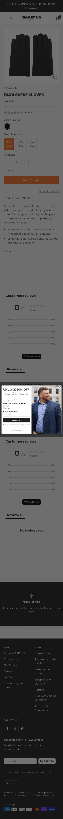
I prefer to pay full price (16, 430)
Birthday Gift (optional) (11, 411)
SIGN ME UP (16, 420)
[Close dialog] (59, 387)
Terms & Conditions (21, 424)
